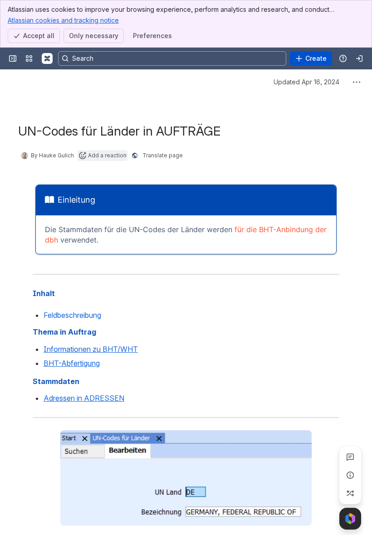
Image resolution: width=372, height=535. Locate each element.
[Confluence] (47, 58)
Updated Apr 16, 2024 (306, 82)
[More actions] (356, 82)
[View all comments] (350, 457)
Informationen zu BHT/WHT (91, 349)
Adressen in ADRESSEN (84, 398)
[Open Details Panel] (350, 475)
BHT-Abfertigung (72, 363)
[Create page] (350, 493)
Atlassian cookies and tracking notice (63, 20)
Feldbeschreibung (72, 315)
